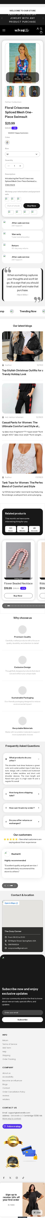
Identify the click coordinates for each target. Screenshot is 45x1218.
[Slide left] (5, 605)
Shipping (6, 1055)
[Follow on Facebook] (3, 1178)
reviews (5, 1095)
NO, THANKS (11, 1205)
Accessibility (7, 1077)
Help (4, 1051)
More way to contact (11, 1118)
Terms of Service (9, 1044)
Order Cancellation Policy (13, 1092)
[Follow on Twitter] (10, 1178)
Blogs (5, 1084)
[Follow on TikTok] (23, 1178)
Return (5, 1040)
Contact (6, 1088)
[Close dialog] (43, 1184)
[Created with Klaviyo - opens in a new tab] (22, 1217)
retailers (6, 1099)
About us (6, 1073)
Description (10, 174)
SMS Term (6, 1048)
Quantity (9, 160)
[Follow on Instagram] (17, 1178)
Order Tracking (9, 1059)
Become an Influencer (12, 1080)
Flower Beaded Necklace (18, 583)
